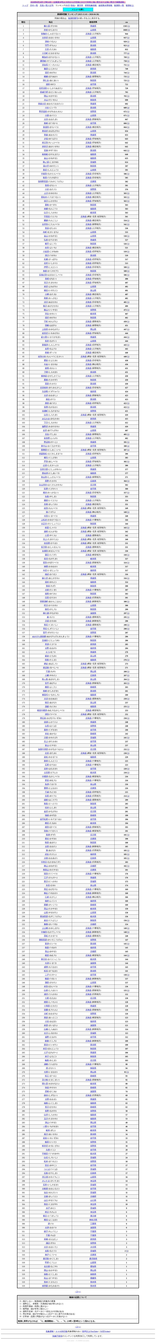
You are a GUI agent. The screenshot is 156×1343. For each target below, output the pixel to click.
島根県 (93, 687)
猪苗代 (45, 695)
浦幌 (46, 1064)
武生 (47, 854)
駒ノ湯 (46, 162)
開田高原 (43, 940)
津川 (47, 255)
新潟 (46, 1045)
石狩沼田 (43, 88)
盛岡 (46, 967)
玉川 (46, 1119)
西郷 (46, 905)
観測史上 (130, 5)
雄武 (47, 574)
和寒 (46, 298)
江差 (47, 897)
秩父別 (45, 143)
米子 (47, 1056)
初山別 (44, 477)
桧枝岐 (45, 154)
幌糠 (46, 76)
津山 (47, 1122)
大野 (47, 648)
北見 (47, 753)
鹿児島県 (93, 1259)
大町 (46, 1014)
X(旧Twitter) (105, 1331)
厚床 (46, 1017)
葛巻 (46, 730)
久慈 (48, 1150)
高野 (47, 481)
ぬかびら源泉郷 (39, 636)
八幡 (47, 675)
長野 (47, 1111)
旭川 (45, 306)
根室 (47, 955)
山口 (46, 1200)
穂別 (47, 827)
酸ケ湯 (47, 26)
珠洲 (48, 835)
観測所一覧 (119, 5)
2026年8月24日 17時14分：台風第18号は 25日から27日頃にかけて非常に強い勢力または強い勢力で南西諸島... (78, 2)
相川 (46, 1134)
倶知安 (45, 65)
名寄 (47, 349)
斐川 (47, 1107)
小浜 (47, 1021)
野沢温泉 (43, 111)
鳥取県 (93, 100)
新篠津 (45, 345)
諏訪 (48, 1243)
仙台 (46, 1192)
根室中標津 (42, 710)
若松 (46, 757)
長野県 (93, 111)
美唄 (47, 279)
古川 (46, 1033)
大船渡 (45, 1189)
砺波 (47, 656)
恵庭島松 (43, 454)
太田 (47, 846)
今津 (47, 963)
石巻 (45, 1185)
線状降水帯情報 (105, 5)
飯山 (46, 310)
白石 (46, 1157)
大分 (46, 1247)
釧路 (47, 1041)
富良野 (47, 438)
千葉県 (93, 1231)
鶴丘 (46, 893)
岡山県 (93, 329)
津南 (47, 41)
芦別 (46, 461)
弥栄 (47, 1087)
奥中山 (44, 446)
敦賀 (47, 947)
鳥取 (46, 804)
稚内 (45, 493)
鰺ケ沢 (45, 578)
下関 (46, 372)
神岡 (46, 566)
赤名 (47, 734)
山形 (46, 912)
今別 (46, 516)
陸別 (46, 874)
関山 (46, 96)
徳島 (46, 1274)
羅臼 (47, 555)
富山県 (93, 290)
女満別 (45, 551)
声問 (46, 267)
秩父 (47, 1212)
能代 (47, 609)
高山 (46, 909)
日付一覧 (34, 5)
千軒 (46, 321)
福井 (47, 901)
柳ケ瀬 (46, 613)
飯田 (47, 1142)
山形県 (93, 30)
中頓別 (44, 174)
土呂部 (47, 773)
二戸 (47, 975)
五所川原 (44, 469)
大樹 (47, 590)
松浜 (46, 971)
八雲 (47, 535)
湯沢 (47, 73)
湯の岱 (46, 166)
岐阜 (48, 1130)
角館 (45, 271)
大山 (46, 100)
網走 (46, 664)
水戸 (48, 1208)
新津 (47, 944)
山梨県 (93, 1177)
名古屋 (47, 1266)
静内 (46, 1095)
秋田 (47, 843)
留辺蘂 (46, 668)
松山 (46, 1278)
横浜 (46, 1220)
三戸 (46, 877)
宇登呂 (47, 216)
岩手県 (93, 84)
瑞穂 (47, 815)
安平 (47, 683)
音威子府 (44, 92)
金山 (46, 158)
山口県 (93, 1200)
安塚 (46, 150)
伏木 (47, 808)
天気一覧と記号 (47, 5)
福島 (46, 1103)
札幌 (46, 259)
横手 (47, 244)
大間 (47, 1099)
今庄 (45, 570)
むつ (48, 652)
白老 (46, 990)
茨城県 (93, 1169)
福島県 (93, 49)
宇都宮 (45, 1154)
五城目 (45, 640)
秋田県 (93, 80)
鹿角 (47, 205)
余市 (47, 248)
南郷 (46, 209)
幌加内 (45, 57)
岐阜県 (93, 213)
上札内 (44, 520)
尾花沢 (45, 131)
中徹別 (44, 932)
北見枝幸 (44, 388)
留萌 (47, 368)
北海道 (88, 34)
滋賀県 (93, 613)
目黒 (47, 796)
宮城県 (93, 162)
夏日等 (80, 5)
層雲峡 (43, 61)
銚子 (46, 1231)
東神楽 (44, 376)
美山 (47, 951)
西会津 (45, 473)
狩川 (46, 605)
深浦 (46, 722)
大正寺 (44, 524)
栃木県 (93, 773)
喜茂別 (46, 127)
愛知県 (93, 1266)
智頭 (48, 586)
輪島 (47, 1060)
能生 (48, 399)
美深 (47, 228)
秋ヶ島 (45, 679)
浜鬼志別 (43, 275)
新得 (46, 761)
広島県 (93, 481)
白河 (46, 1115)
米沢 (46, 286)
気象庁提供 (57, 1336)
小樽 (47, 294)
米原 (46, 1025)
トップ (25, 5)
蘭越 (46, 220)
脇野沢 (45, 426)
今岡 (46, 1072)
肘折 (46, 30)
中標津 (45, 776)
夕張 (46, 139)
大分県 (93, 1247)
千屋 (48, 671)
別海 (46, 831)
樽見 (47, 823)
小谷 (47, 189)
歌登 (45, 178)
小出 (47, 108)
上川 (46, 193)
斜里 (47, 528)
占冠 (45, 465)
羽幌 (47, 325)
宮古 (47, 1165)
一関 (45, 1126)
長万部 (44, 547)
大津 (47, 1227)
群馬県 (93, 69)
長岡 (46, 407)
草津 (47, 644)
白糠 (46, 1029)
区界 (46, 489)
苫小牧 (45, 1080)
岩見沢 (45, 333)
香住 (47, 839)
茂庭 (47, 706)
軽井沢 (45, 1146)
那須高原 (44, 916)
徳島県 (93, 1274)
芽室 (47, 780)
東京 (45, 1216)
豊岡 (46, 788)
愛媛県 (93, 1278)
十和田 (47, 1006)
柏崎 (45, 691)
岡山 (46, 1270)
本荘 (45, 1049)
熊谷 (46, 1204)
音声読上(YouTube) (90, 1331)
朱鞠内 (44, 34)
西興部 (44, 450)
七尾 (47, 998)
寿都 (47, 353)
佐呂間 (47, 543)
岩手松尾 (44, 819)
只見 (47, 49)
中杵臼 (44, 862)
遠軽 (46, 531)
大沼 (46, 699)
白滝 (46, 415)
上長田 (45, 329)
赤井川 (45, 146)
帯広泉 (43, 718)
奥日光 (44, 959)
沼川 (46, 302)
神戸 (47, 1255)
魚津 (47, 784)
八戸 (46, 1052)
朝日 (47, 703)
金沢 (46, 811)
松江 (47, 1076)
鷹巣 (46, 380)
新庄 (45, 170)
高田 (47, 384)
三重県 (93, 1224)
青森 (46, 135)
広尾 (47, 765)
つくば (47, 1169)
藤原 (46, 69)
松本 (46, 1161)
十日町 (45, 53)
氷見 (48, 885)
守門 (47, 45)
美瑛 (47, 185)
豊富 (46, 360)
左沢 (45, 430)
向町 (45, 232)
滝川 (46, 283)
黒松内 (44, 197)
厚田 (47, 403)
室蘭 (46, 1010)
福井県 (93, 391)
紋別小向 (42, 356)
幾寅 (46, 500)
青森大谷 (42, 104)
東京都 (93, 1216)
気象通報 (50, 1331)
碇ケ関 (44, 337)
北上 (46, 741)
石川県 (93, 485)
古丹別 (45, 224)
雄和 (47, 594)
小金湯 (46, 251)
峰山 (46, 866)
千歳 (47, 792)
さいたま (46, 1181)
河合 (47, 314)
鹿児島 (46, 1259)
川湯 (47, 621)
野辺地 (47, 442)
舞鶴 (46, 924)
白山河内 (43, 485)
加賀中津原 (43, 749)
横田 (47, 687)
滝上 (45, 539)
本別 (46, 986)
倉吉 (46, 920)
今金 (46, 364)
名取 (47, 1251)
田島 (47, 660)
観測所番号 (73, 18)
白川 (46, 213)
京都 (46, 1196)
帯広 (46, 889)
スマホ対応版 (61, 1331)
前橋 (46, 1239)
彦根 (47, 1091)
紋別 (46, 508)
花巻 (46, 769)
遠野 (47, 1037)
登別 (45, 563)
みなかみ (46, 419)
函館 (46, 800)
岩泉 (45, 1138)
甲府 (47, 1262)
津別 (47, 714)
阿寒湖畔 (44, 601)
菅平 (45, 633)
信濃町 (45, 411)
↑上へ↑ (78, 1292)
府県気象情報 (91, 5)
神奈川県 (93, 1220)
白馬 (47, 726)
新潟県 (93, 41)
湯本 (47, 582)
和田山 (46, 870)
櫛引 (46, 458)
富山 (47, 745)
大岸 (46, 395)
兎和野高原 (43, 181)
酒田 (47, 982)
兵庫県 (93, 181)
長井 (47, 341)
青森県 (93, 26)
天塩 (47, 434)
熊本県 (93, 1282)
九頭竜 (45, 391)
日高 (47, 598)
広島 (46, 1173)
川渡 (46, 738)
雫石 (45, 629)
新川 (46, 881)
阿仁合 (46, 80)
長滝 (46, 559)
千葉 (48, 1235)
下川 (46, 423)
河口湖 (45, 1177)
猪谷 (46, 290)
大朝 (46, 858)
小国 (47, 115)
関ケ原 (45, 1084)
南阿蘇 (45, 1286)
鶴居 (47, 979)
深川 (46, 201)
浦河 (46, 994)
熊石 (46, 625)
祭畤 (46, 123)
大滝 (46, 119)
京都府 (93, 866)
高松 (46, 936)
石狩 (46, 263)
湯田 (48, 84)
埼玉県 (93, 1181)
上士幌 (45, 928)
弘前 (46, 240)
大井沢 (45, 38)
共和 (46, 504)
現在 (73, 5)
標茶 (46, 1002)
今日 (68, 5)
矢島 (47, 496)
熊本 (46, 1282)
